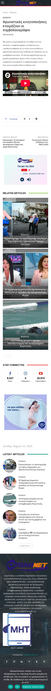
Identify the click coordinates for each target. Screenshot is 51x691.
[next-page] (9, 355)
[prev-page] (4, 355)
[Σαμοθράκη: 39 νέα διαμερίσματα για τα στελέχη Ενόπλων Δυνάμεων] (9, 534)
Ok (10, 687)
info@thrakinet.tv (30, 655)
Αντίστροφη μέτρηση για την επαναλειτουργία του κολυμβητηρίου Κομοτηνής (26, 343)
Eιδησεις (13, 12)
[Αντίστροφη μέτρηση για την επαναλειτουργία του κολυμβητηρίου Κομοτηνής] (25, 325)
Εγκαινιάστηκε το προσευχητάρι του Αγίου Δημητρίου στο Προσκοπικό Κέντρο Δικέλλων (26, 241)
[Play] (22, 179)
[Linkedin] (22, 662)
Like (10, 372)
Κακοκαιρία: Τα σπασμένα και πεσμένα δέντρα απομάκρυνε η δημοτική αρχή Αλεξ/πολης (14, 143)
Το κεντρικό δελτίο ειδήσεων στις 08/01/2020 (40, 142)
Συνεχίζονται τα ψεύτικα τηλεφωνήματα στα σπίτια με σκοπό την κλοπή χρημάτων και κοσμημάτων (32, 518)
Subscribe (40, 372)
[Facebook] (6, 662)
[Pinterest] (29, 662)
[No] (47, 679)
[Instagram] (14, 662)
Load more (24, 546)
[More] (36, 119)
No (17, 687)
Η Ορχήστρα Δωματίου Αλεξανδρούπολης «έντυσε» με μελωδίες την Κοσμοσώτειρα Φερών (25, 292)
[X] (44, 662)
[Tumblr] (37, 662)
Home (5, 12)
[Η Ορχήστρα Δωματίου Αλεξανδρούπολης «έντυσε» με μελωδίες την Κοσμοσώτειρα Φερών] (25, 274)
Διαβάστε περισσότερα (33, 687)
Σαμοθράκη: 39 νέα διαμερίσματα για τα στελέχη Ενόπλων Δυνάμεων (33, 535)
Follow (25, 372)
